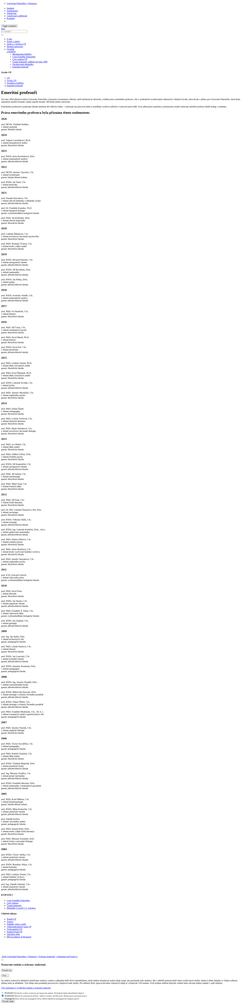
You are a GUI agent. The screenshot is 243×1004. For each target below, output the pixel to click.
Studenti (10, 8)
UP (8, 78)
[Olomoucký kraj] (11, 946)
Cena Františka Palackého (23, 57)
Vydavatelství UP (14, 929)
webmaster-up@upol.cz (66, 956)
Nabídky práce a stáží (16, 924)
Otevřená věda (13, 934)
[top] (2, 959)
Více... (5, 976)
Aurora (10, 921)
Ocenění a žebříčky (15, 83)
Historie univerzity (15, 46)
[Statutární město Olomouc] (7, 954)
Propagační (9, 998)
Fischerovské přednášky (23, 64)
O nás (9, 39)
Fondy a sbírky (13, 41)
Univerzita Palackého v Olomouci (22, 3)
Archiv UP (11, 80)
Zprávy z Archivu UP (16, 44)
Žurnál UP (11, 919)
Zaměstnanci (12, 11)
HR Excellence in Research (19, 937)
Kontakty (11, 18)
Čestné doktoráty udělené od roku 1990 (29, 62)
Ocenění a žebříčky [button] (11, 50)
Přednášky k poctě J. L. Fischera (21, 908)
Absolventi (11, 13)
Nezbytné (8, 993)
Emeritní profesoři (20, 67)
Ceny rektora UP (19, 59)
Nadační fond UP (14, 932)
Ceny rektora (12, 903)
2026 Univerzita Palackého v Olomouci (19, 956)
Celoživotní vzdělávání (17, 16)
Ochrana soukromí (46, 956)
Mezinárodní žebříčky (22, 54)
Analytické (9, 996)
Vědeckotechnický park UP (19, 927)
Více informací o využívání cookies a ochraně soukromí (26, 988)
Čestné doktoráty (14, 905)
